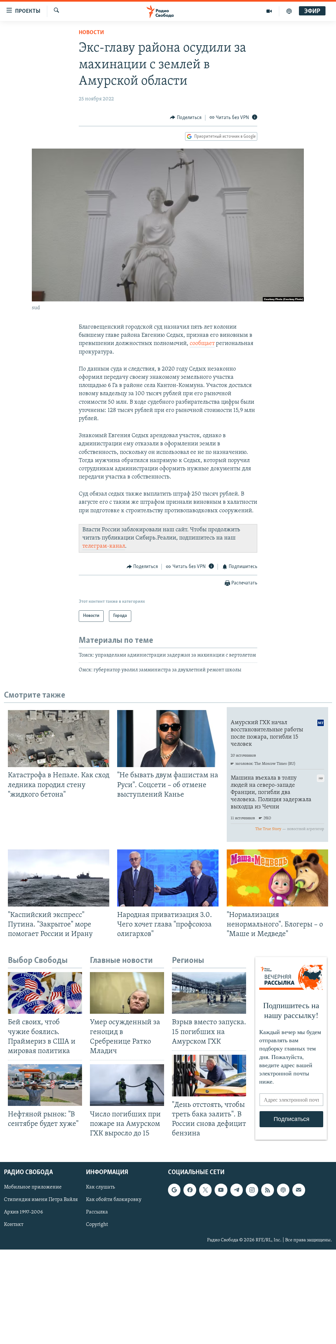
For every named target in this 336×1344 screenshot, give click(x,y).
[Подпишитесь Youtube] (221, 1190)
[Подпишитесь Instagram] (252, 1190)
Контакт (13, 1224)
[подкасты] (289, 11)
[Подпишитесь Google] (174, 1190)
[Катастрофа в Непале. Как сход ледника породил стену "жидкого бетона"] (58, 738)
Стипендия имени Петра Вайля (41, 1199)
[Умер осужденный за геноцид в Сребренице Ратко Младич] (127, 993)
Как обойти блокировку (113, 1199)
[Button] (185, 117)
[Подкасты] (283, 1190)
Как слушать (100, 1187)
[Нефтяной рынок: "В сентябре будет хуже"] (45, 1085)
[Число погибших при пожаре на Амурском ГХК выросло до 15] (127, 1085)
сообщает (202, 344)
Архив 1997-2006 (23, 1212)
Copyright (97, 1224)
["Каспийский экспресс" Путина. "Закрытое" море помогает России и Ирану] (58, 877)
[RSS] (267, 1190)
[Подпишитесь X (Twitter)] (205, 1190)
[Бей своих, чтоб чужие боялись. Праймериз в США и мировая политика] (45, 993)
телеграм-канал (103, 546)
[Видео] (269, 11)
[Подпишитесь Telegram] (236, 1190)
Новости (91, 33)
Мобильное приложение (33, 1187)
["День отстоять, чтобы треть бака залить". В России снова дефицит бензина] (209, 1075)
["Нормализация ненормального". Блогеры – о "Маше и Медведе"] (277, 877)
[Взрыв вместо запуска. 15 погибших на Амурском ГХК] (209, 993)
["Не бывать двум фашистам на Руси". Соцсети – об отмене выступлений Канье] (168, 738)
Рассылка (97, 1212)
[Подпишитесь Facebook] (189, 1190)
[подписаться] (298, 1190)
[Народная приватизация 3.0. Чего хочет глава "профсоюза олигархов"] (168, 877)
